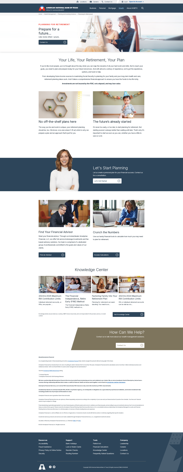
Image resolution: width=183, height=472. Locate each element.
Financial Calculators (100, 447)
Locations (82, 2)
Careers (95, 2)
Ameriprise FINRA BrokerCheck (51, 370)
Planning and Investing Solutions (67, 14)
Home (40, 14)
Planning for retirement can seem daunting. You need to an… (104, 300)
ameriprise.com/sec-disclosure (116, 382)
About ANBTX (132, 8)
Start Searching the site (142, 8)
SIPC (79, 420)
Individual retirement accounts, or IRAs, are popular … (50, 300)
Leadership (124, 444)
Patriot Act (97, 444)
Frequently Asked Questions (103, 453)
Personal (102, 8)
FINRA (74, 420)
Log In (126, 1)
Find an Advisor (46, 255)
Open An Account (135, 2)
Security (42, 453)
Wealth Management (50, 14)
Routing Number (72, 453)
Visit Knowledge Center (122, 314)
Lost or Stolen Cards (73, 447)
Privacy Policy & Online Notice (50, 450)
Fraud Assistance (45, 447)
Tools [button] (95, 440)
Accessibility (43, 444)
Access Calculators (101, 255)
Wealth (121, 8)
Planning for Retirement (85, 14)
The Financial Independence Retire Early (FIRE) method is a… (77, 301)
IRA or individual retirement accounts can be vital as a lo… (131, 300)
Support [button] (69, 440)
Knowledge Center (100, 450)
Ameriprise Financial (73, 361)
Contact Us (108, 2)
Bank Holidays (71, 444)
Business (93, 8)
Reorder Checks (72, 450)
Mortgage (112, 8)
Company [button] (124, 440)
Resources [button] (43, 440)
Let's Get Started (100, 181)
